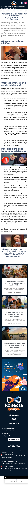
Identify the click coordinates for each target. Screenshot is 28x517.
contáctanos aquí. (14, 256)
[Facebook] (21, 3)
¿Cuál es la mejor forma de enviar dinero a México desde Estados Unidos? (14, 283)
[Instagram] (25, 3)
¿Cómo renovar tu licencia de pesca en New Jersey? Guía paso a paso (14, 345)
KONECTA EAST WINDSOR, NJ (9, 462)
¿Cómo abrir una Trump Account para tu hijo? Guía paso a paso (14, 314)
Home (1, 6)
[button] (3, 375)
